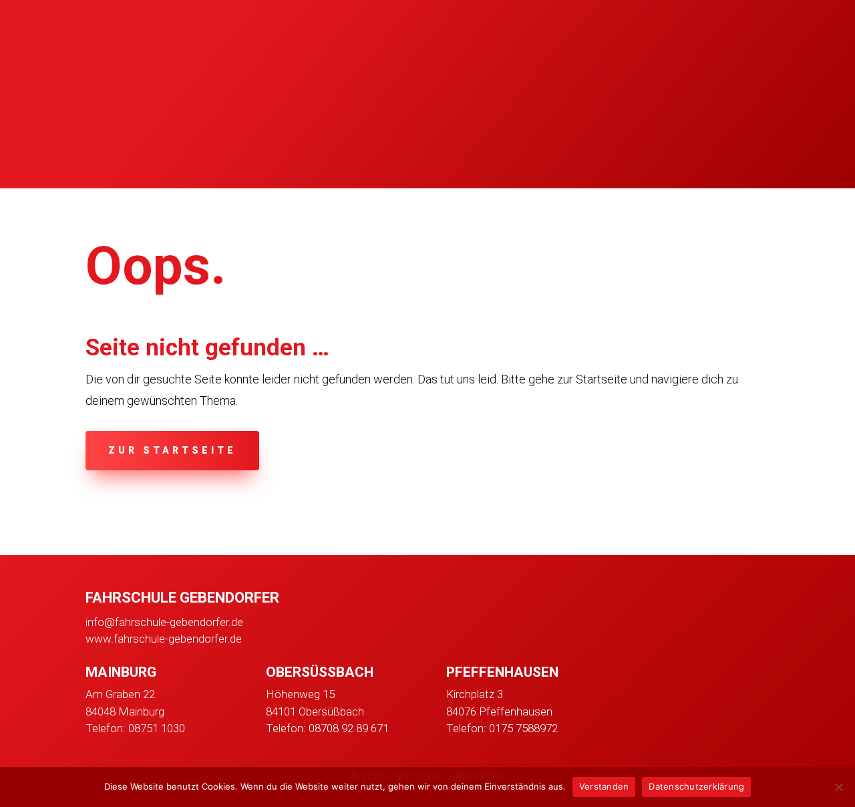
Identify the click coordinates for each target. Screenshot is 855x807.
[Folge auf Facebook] (632, 676)
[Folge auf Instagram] (666, 676)
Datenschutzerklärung (696, 786)
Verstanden (604, 786)
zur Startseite (172, 450)
